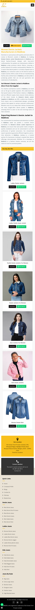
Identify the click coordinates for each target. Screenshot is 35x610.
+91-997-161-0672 (7, 1)
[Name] (32, 5)
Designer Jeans (8, 587)
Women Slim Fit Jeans (10, 545)
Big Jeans (6, 579)
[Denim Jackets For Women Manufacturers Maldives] (17, 286)
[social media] (13, 602)
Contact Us (17, 471)
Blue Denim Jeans (9, 513)
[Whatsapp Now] (2, 604)
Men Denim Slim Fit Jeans (11, 510)
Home (5, 483)
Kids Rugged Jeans (9, 563)
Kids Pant (6, 569)
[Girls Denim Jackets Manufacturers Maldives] (17, 366)
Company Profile (8, 486)
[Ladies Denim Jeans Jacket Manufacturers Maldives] (17, 206)
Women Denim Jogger (10, 540)
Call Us (7, 45)
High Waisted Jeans (9, 593)
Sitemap (6, 495)
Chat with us (28, 45)
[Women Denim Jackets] (17, 27)
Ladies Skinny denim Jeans (11, 543)
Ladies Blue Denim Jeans (11, 537)
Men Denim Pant (8, 522)
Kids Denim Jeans (9, 555)
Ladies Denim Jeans (9, 534)
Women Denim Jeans (10, 531)
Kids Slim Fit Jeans (9, 566)
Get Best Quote (17, 45)
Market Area (7, 498)
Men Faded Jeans (8, 519)
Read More (12, 187)
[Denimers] (4, 5)
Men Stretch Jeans (9, 516)
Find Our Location (17, 452)
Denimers (14, 599)
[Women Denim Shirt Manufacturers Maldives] (17, 406)
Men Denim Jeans (9, 507)
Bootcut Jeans (8, 584)
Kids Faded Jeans (9, 558)
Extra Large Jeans (9, 581)
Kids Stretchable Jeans (10, 561)
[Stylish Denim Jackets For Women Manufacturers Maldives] (17, 246)
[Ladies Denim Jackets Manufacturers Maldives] (17, 166)
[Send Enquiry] (1, 607)
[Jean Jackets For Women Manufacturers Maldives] (17, 326)
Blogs (5, 489)
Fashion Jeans (8, 590)
